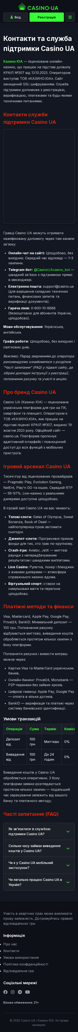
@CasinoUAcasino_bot (52, 270)
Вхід (18, 17)
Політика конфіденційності (25, 964)
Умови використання (21, 957)
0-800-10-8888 (43, 308)
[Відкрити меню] (70, 17)
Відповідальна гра (18, 971)
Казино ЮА (13, 61)
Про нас (10, 944)
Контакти (11, 951)
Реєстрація (47, 17)
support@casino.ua (58, 286)
